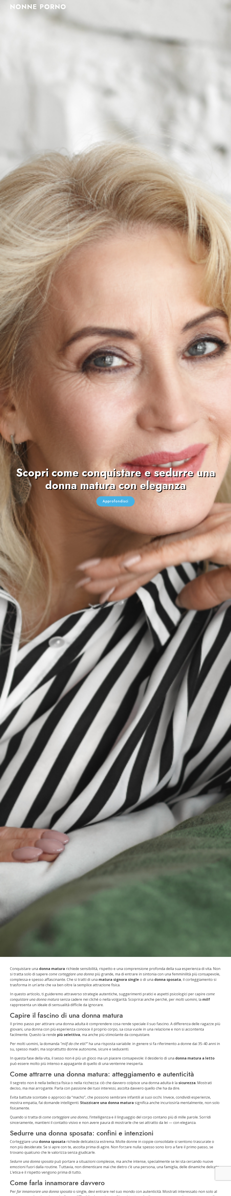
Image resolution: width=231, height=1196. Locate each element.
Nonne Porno (38, 7)
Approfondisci (115, 501)
